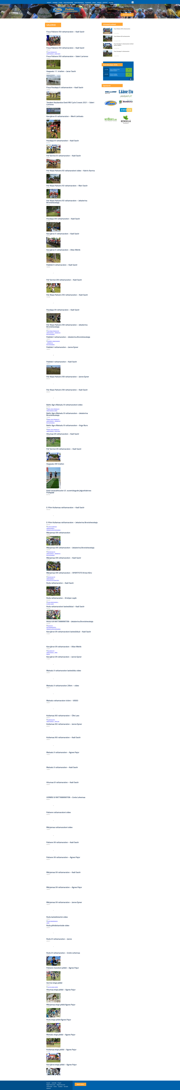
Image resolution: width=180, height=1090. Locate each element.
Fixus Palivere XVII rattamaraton (115, 70)
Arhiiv (94, 2)
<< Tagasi (48, 20)
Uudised (99, 2)
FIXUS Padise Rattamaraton (114, 75)
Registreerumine (68, 2)
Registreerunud (79, 2)
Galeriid (111, 2)
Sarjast (49, 2)
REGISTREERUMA (99, 15)
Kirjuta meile (80, 1084)
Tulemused (88, 2)
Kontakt (105, 2)
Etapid (60, 2)
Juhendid (55, 2)
